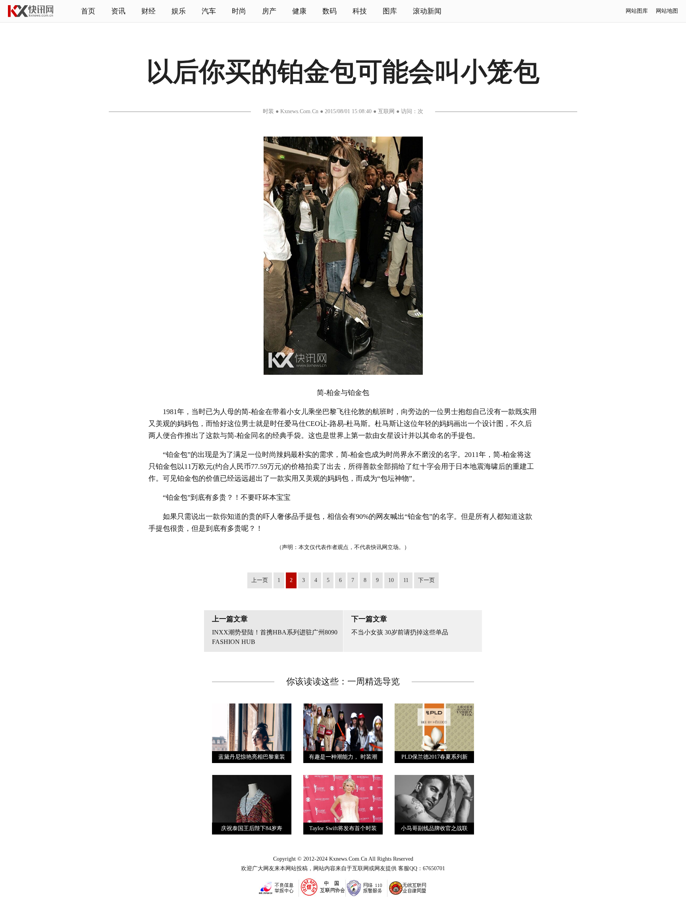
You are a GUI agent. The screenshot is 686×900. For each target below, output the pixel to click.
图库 (390, 11)
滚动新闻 (427, 11)
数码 (329, 11)
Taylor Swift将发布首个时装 (343, 828)
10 (391, 580)
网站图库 (637, 11)
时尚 (239, 11)
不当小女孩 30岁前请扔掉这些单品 (399, 632)
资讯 (118, 11)
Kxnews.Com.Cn (348, 859)
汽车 (209, 11)
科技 (360, 11)
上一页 (259, 580)
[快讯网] (30, 15)
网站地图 (667, 11)
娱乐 (179, 11)
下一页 (426, 580)
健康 (299, 11)
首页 (88, 11)
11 (406, 580)
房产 (269, 11)
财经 (148, 11)
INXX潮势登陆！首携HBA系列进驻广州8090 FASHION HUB (274, 637)
